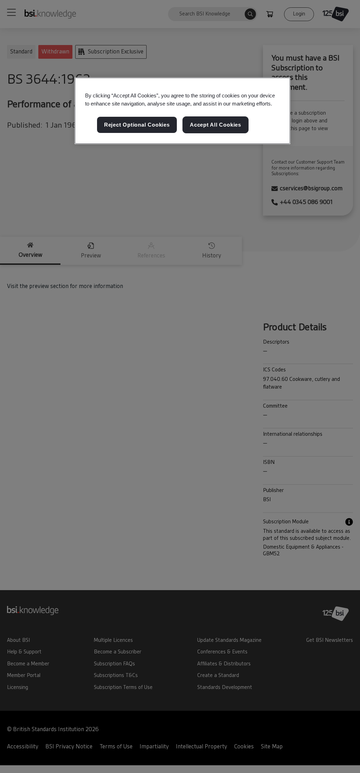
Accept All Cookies (215, 125)
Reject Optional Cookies (137, 125)
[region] (182, 110)
